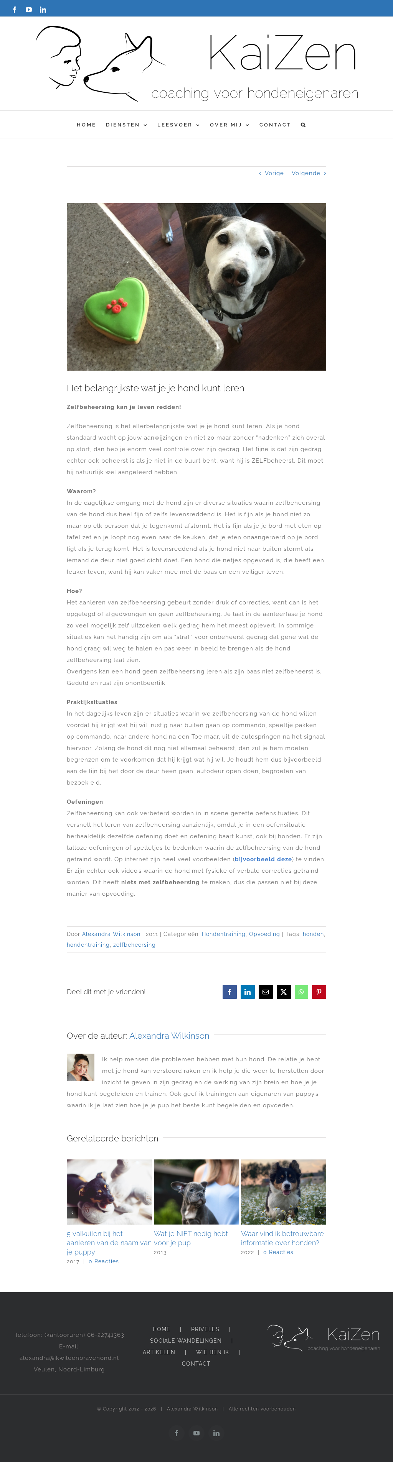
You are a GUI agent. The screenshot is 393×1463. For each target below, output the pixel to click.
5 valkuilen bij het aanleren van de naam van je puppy (283, 1243)
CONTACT (196, 1364)
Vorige (274, 173)
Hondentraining (224, 934)
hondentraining (88, 945)
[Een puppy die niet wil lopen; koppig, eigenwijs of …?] (196, 1162)
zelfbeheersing (134, 945)
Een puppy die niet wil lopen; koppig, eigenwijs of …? (192, 1243)
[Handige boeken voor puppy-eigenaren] (109, 1162)
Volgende (306, 173)
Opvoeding (264, 934)
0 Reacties (104, 1252)
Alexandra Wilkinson (111, 934)
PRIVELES (205, 1329)
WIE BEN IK (212, 1352)
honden (313, 934)
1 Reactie (189, 1261)
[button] (304, 124)
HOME (161, 1329)
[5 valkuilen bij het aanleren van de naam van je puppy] (283, 1162)
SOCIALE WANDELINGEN (186, 1341)
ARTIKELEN (159, 1352)
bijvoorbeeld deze (263, 859)
